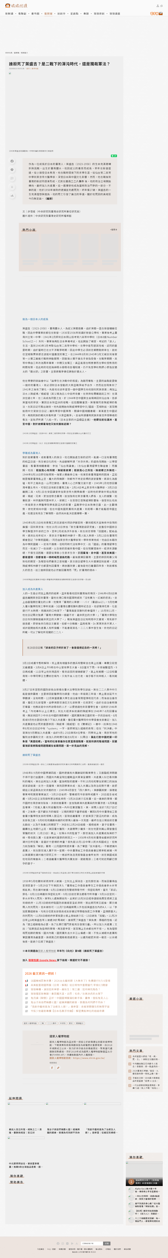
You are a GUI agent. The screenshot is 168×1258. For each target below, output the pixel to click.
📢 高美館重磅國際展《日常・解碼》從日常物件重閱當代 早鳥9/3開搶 (66, 985)
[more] (113, 229)
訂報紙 (108, 1249)
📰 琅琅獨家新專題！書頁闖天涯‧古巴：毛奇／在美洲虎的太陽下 (64, 993)
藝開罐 (48, 13)
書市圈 (35, 13)
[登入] (158, 6)
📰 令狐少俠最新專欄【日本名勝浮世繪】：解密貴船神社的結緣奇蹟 (64, 1011)
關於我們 (117, 1249)
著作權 (79, 1249)
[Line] (12, 170)
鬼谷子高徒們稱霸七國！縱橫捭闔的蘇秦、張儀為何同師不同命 (63, 1131)
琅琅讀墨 (115, 13)
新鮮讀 (9, 13)
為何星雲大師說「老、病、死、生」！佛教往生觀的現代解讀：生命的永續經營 (146, 1058)
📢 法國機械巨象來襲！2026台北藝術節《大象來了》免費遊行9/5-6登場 (67, 980)
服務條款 (72, 1249)
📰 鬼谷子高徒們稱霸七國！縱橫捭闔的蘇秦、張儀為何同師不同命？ (65, 1002)
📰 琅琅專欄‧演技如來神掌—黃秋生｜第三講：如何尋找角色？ (62, 989)
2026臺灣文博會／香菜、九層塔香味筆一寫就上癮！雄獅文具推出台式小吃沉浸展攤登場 (146, 1072)
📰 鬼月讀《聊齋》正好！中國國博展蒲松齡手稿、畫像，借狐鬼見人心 (66, 998)
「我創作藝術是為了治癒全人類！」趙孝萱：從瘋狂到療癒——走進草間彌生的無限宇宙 (100, 1132)
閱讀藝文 (24, 53)
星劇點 (74, 13)
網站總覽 (127, 1249)
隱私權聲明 (88, 1249)
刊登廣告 (40, 1249)
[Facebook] (12, 161)
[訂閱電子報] (155, 13)
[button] (12, 178)
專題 (86, 13)
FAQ (49, 1249)
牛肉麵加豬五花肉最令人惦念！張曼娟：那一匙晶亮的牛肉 (146, 1065)
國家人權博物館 (32, 68)
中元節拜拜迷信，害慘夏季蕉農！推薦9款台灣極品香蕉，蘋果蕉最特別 (26, 1166)
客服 (54, 1249)
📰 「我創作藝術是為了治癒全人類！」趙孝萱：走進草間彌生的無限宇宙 (67, 1006)
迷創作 (61, 13)
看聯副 (22, 13)
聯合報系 (99, 1249)
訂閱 (107, 1243)
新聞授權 (62, 1249)
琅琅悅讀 (8, 53)
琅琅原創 (99, 13)
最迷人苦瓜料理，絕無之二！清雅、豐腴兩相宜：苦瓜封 (25, 1131)
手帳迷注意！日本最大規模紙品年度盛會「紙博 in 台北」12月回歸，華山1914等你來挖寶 (146, 1079)
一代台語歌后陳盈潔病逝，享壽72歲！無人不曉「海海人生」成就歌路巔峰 (146, 1086)
